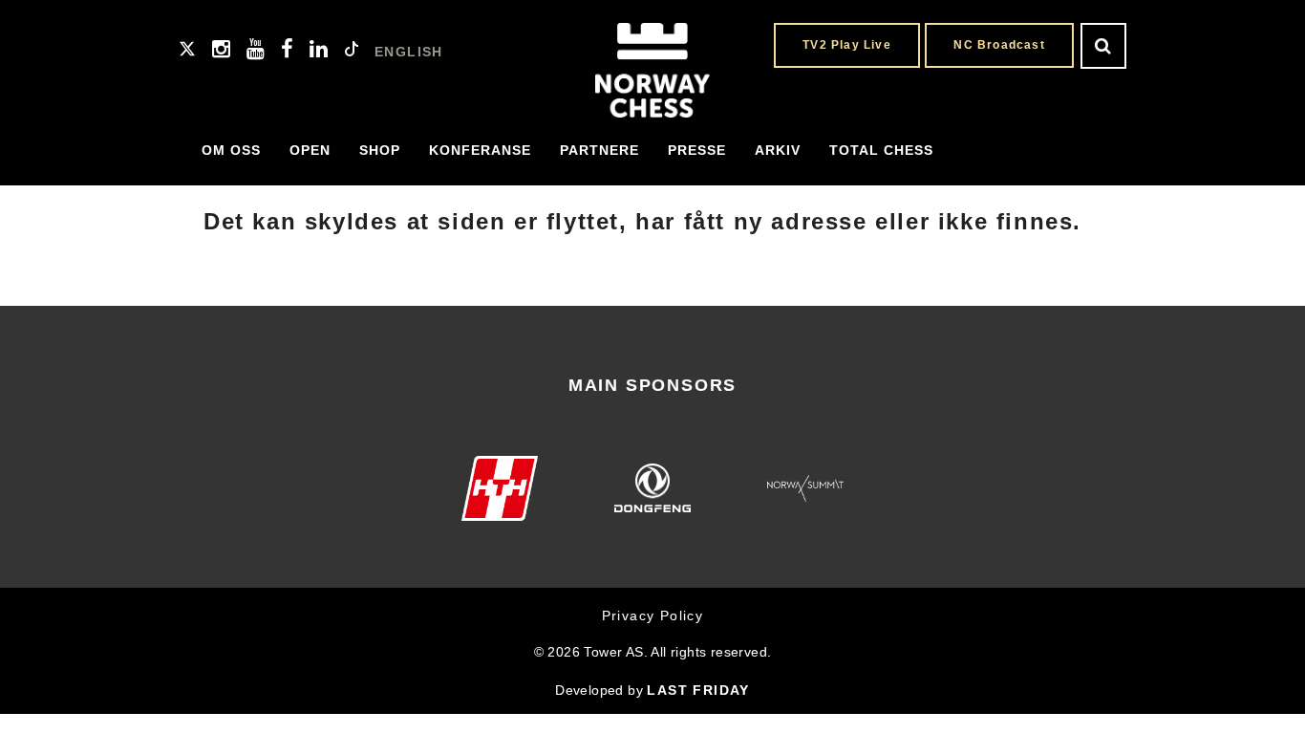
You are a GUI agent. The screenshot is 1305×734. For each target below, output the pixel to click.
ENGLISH (408, 51)
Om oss (231, 150)
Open (310, 150)
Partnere (599, 150)
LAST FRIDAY (698, 690)
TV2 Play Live (846, 45)
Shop (379, 150)
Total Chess (881, 150)
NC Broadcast (998, 45)
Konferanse (480, 150)
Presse (697, 150)
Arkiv (778, 150)
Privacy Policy (653, 615)
